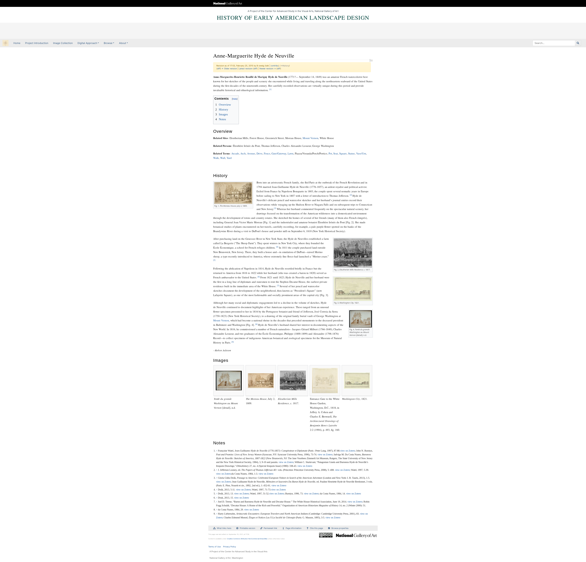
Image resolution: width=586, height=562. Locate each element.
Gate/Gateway (278, 153)
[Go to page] (578, 43)
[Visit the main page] (5, 43)
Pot (330, 153)
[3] (275, 208)
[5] (214, 260)
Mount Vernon (310, 138)
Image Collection (63, 43)
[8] (256, 324)
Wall (222, 158)
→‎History (284, 66)
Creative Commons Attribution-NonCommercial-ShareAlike (247, 539)
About (122, 43)
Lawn (290, 153)
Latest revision (245, 68)
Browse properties (340, 528)
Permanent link (270, 528)
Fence (267, 153)
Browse (108, 43)
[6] (259, 276)
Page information (293, 528)
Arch (243, 153)
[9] (233, 342)
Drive (259, 153)
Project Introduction (36, 43)
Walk (216, 158)
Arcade (235, 153)
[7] (278, 285)
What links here (224, 528)
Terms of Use (214, 547)
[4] (277, 247)
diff (218, 68)
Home (16, 43)
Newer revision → (268, 68)
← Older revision (229, 68)
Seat (335, 153)
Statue (351, 153)
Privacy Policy (229, 547)
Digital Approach (87, 43)
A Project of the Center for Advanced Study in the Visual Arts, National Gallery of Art (293, 11)
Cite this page (316, 528)
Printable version (247, 528)
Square (343, 153)
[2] (351, 195)
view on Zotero (347, 450)
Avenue (251, 153)
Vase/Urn (361, 153)
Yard (229, 158)
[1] (270, 89)
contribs (274, 66)
